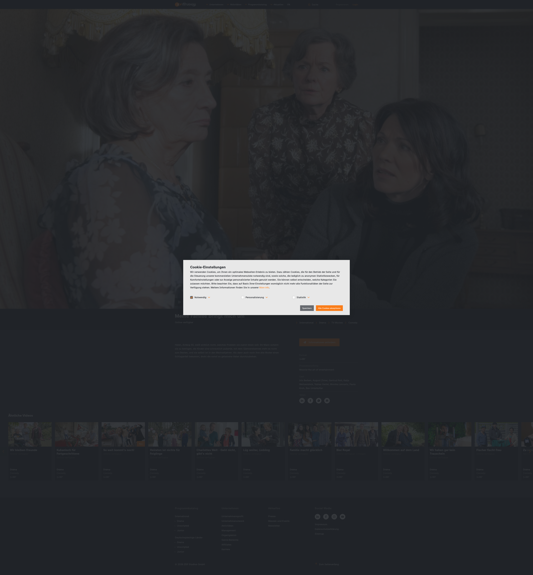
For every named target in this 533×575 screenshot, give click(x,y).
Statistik (301, 297)
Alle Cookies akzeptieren (329, 308)
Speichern (307, 308)
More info (264, 287)
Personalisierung (255, 297)
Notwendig (200, 297)
